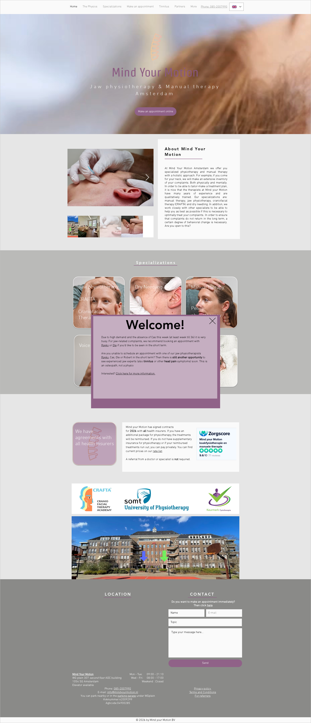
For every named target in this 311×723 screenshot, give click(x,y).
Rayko (105, 345)
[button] (212, 321)
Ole (115, 345)
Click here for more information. (135, 374)
